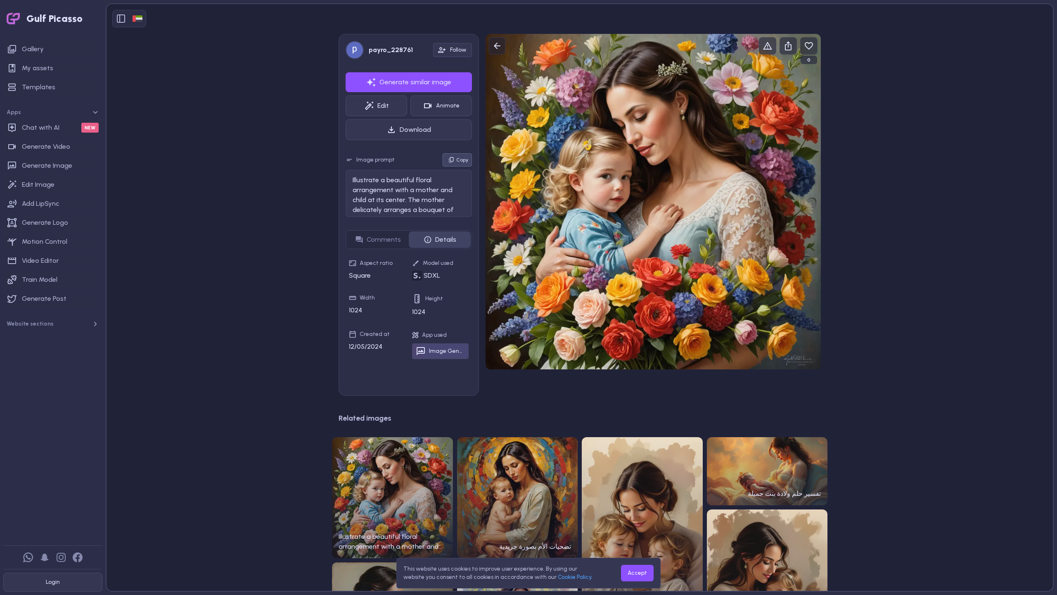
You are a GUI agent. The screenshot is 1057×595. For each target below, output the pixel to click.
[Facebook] (78, 557)
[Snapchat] (45, 557)
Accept (637, 572)
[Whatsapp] (28, 557)
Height (434, 298)
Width (367, 297)
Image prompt (375, 159)
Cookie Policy (574, 577)
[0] (809, 46)
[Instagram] (61, 557)
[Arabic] (137, 18)
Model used (438, 263)
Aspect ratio (376, 263)
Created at (375, 334)
